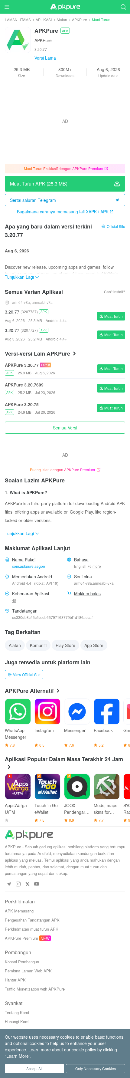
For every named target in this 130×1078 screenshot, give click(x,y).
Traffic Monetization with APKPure (35, 989)
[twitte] (27, 884)
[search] (123, 7)
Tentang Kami (17, 1012)
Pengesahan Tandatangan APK (32, 920)
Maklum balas (87, 593)
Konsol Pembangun (22, 962)
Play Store (65, 645)
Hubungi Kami (17, 1021)
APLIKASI (44, 19)
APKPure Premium (21, 938)
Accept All (34, 1068)
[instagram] (18, 884)
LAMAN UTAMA (18, 19)
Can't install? (114, 291)
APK (65, 30)
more (97, 566)
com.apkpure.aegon (28, 566)
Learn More (17, 1056)
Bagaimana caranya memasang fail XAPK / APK (63, 212)
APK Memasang (19, 911)
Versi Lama (45, 58)
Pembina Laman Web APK (28, 971)
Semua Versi (65, 428)
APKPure (79, 19)
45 (14, 600)
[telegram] (8, 884)
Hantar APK (15, 980)
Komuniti (38, 645)
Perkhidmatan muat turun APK (31, 929)
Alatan (62, 19)
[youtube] (37, 884)
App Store (93, 645)
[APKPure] (65, 7)
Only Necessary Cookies (95, 1068)
